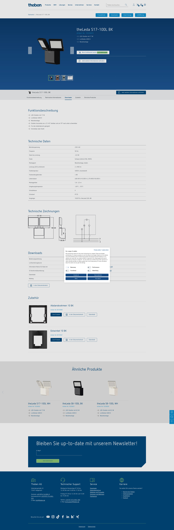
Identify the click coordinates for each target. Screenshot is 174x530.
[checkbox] (67, 267)
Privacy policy (97, 249)
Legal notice (105, 249)
